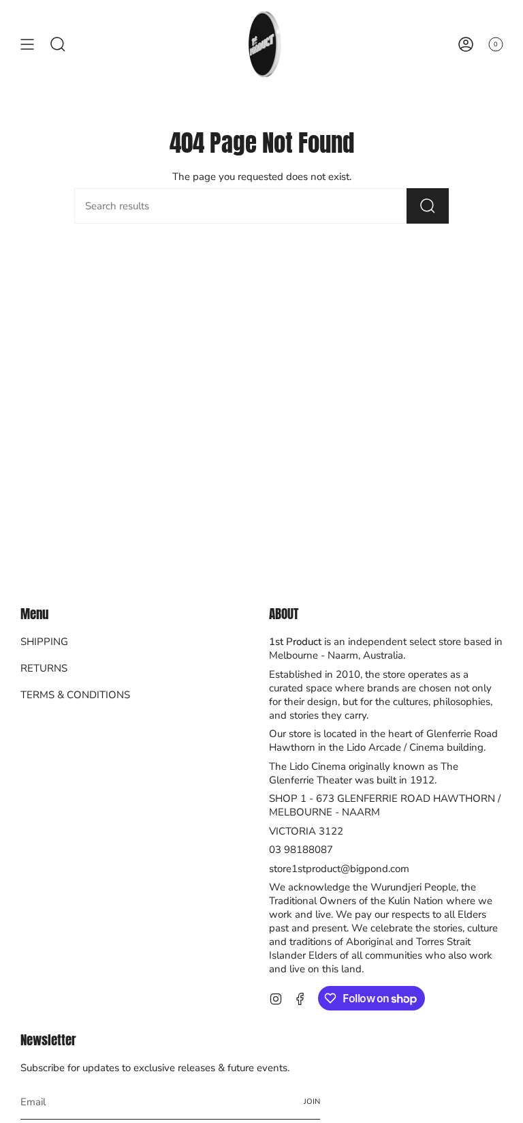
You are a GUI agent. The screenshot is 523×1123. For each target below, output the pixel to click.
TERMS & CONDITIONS (75, 695)
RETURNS (43, 668)
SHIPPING (44, 641)
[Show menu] (27, 44)
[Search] (428, 206)
